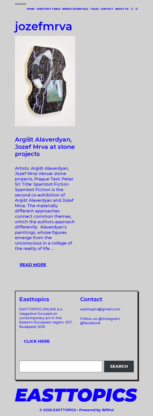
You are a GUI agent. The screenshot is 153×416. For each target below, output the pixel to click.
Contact (107, 8)
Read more (35, 266)
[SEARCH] (131, 9)
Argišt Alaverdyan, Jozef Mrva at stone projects (45, 146)
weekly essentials (75, 8)
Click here (37, 341)
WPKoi (108, 410)
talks (94, 8)
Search (119, 366)
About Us (122, 8)
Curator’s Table (48, 8)
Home (31, 8)
